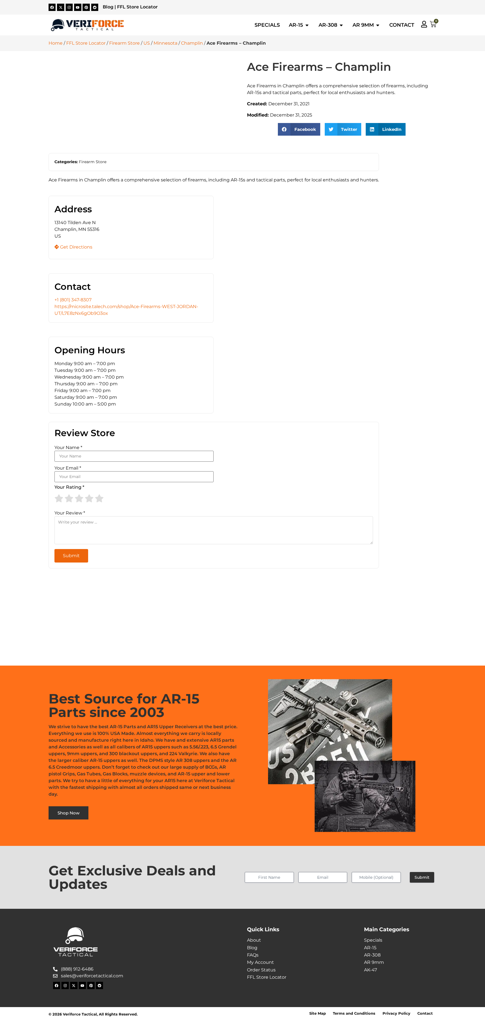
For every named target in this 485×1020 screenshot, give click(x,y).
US (146, 43)
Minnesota (165, 43)
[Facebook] (52, 7)
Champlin (192, 43)
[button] (299, 129)
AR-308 (372, 955)
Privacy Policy (396, 1013)
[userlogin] (424, 24)
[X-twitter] (60, 7)
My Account (260, 962)
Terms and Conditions (354, 1013)
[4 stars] (89, 498)
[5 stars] (99, 498)
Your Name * (68, 447)
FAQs (252, 955)
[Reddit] (95, 7)
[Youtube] (77, 7)
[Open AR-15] (307, 25)
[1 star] (58, 498)
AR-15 (370, 947)
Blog (108, 7)
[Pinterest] (86, 7)
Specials (373, 940)
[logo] (87, 25)
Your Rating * (69, 487)
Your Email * (67, 468)
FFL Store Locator (137, 7)
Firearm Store (124, 43)
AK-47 (370, 970)
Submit (422, 877)
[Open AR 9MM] (377, 25)
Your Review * (69, 513)
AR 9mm (374, 962)
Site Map (317, 1013)
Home (56, 43)
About (254, 940)
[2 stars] (69, 498)
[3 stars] (79, 498)
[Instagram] (69, 7)
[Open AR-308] (341, 25)
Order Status (261, 970)
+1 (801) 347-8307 (72, 299)
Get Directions (75, 247)
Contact (425, 1013)
